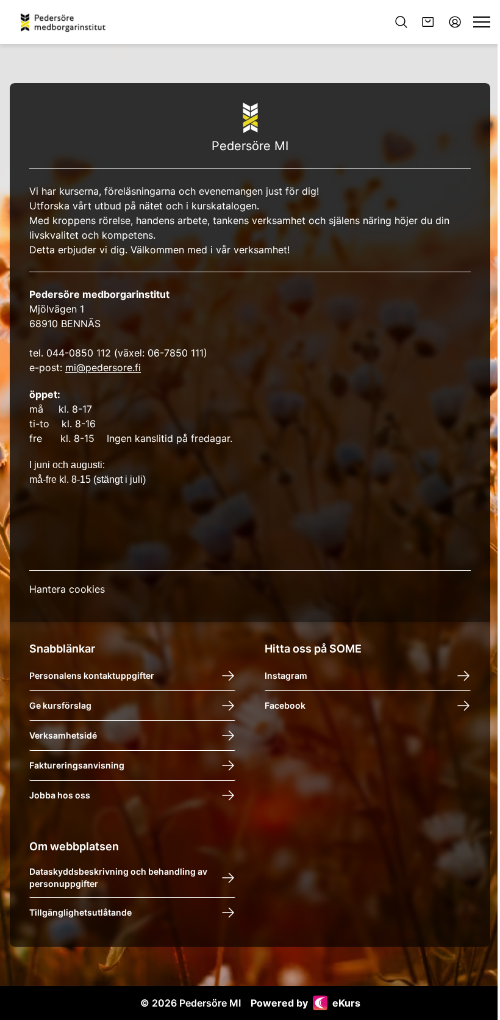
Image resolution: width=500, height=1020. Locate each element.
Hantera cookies (67, 589)
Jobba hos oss (59, 795)
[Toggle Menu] (481, 22)
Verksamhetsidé (63, 735)
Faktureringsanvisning (76, 765)
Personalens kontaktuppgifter (91, 675)
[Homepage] (67, 22)
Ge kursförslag (60, 705)
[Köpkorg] (428, 22)
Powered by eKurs (305, 1003)
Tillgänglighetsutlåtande (80, 912)
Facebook (285, 705)
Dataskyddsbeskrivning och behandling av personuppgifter (118, 877)
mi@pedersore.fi (103, 367)
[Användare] (454, 22)
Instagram (286, 675)
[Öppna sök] (401, 22)
